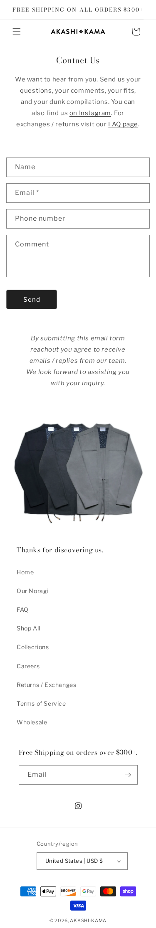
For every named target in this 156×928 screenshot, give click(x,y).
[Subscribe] (128, 775)
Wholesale (32, 722)
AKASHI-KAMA (88, 920)
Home (25, 572)
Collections (33, 646)
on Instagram (90, 113)
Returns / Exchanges (46, 684)
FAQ (23, 609)
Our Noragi (32, 590)
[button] (16, 31)
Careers (28, 666)
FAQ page (123, 124)
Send (31, 299)
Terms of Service (41, 703)
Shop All (28, 628)
